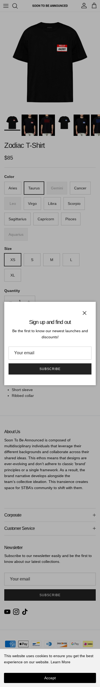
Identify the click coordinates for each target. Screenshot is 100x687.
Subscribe (50, 369)
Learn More (60, 662)
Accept (50, 678)
